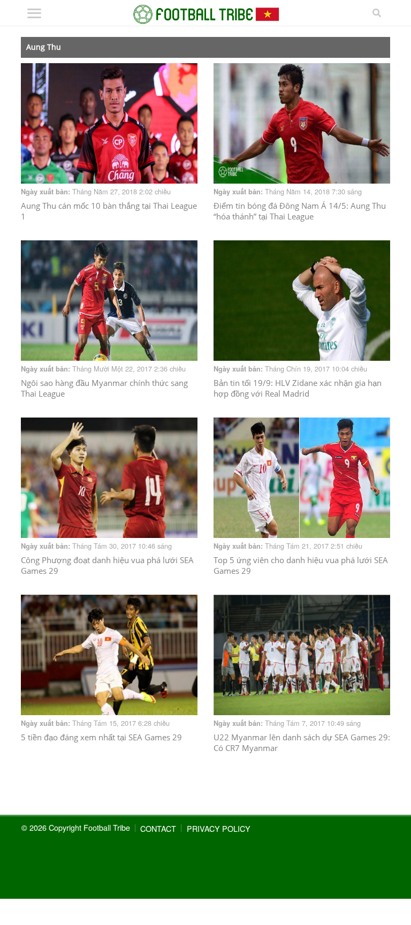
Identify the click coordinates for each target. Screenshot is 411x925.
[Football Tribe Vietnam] (205, 14)
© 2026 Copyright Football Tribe (75, 827)
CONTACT (158, 828)
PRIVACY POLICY (218, 828)
